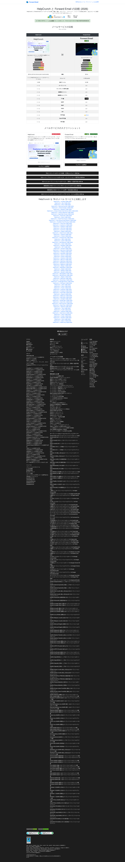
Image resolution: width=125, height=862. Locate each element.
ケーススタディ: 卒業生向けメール (58, 388)
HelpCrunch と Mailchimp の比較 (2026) (62, 261)
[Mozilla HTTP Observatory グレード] (38, 67)
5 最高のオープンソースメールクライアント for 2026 (64, 496)
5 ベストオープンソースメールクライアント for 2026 (65, 512)
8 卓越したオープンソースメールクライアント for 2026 (64, 536)
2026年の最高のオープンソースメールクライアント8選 (64, 712)
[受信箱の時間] (63, 99)
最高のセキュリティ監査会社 (57, 384)
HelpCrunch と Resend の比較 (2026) (62, 294)
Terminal (30, 351)
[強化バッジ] (28, 840)
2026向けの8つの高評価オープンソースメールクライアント (65, 822)
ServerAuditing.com (30, 481)
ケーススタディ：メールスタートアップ (59, 424)
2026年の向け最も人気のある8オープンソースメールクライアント (65, 673)
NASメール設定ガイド (31, 360)
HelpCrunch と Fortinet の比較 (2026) (62, 236)
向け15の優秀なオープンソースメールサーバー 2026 (64, 476)
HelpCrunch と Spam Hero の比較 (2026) (62, 302)
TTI (86, 98)
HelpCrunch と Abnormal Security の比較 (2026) (62, 206)
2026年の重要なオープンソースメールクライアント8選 (64, 725)
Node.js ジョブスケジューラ (56, 413)
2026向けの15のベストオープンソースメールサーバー (64, 806)
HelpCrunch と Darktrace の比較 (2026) (62, 226)
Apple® (28, 341)
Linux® (29, 346)
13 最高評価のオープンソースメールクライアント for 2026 (64, 529)
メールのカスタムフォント (56, 395)
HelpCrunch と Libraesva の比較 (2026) (62, 258)
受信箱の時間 (29, 470)
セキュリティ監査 (54, 343)
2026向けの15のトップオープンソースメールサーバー (64, 813)
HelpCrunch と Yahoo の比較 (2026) (62, 314)
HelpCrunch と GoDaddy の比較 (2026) (62, 245)
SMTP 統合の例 (30, 355)
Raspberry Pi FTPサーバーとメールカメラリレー (37, 365)
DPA (82, 368)
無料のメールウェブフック (56, 347)
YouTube (84, 351)
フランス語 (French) (93, 353)
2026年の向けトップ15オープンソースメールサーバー (64, 657)
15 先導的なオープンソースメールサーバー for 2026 (64, 531)
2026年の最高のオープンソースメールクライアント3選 (64, 734)
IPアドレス (52, 344)
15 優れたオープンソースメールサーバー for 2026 (63, 539)
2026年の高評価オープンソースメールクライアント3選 (64, 747)
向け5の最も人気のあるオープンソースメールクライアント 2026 (64, 456)
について (83, 360)
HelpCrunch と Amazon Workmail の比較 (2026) (62, 212)
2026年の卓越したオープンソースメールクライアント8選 (64, 767)
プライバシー (89, 2)
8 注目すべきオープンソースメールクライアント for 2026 (64, 544)
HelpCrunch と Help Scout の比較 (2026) (62, 250)
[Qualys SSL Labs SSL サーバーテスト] (38, 69)
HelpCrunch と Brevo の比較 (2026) (62, 217)
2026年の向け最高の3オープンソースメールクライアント (65, 654)
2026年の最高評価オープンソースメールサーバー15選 (65, 756)
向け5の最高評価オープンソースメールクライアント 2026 (65, 463)
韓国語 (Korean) (92, 366)
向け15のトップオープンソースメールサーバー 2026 (64, 441)
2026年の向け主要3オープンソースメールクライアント (64, 605)
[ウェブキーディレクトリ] (63, 122)
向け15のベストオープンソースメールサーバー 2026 (65, 435)
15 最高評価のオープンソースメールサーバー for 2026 (64, 526)
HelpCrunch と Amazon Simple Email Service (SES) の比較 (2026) (62, 211)
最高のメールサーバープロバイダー (58, 380)
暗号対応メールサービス (55, 406)
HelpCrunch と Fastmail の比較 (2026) (62, 234)
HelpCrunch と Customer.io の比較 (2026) (62, 225)
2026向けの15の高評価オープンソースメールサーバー (64, 819)
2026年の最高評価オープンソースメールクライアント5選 (65, 758)
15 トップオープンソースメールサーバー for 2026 (64, 514)
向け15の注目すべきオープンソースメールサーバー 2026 (64, 481)
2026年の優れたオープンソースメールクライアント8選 (64, 696)
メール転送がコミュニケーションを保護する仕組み (62, 428)
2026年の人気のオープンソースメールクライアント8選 (64, 718)
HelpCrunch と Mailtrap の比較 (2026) (62, 270)
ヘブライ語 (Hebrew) (93, 356)
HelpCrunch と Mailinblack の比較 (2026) (62, 267)
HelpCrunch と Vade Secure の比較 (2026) (62, 313)
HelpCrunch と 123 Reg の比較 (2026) (62, 201)
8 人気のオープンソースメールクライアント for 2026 (64, 525)
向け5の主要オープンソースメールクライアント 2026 (65, 469)
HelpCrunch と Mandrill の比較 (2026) (62, 272)
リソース (29, 465)
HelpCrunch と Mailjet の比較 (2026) (62, 269)
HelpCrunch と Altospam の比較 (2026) (62, 209)
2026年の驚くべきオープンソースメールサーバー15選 (65, 704)
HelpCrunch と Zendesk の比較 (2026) (62, 317)
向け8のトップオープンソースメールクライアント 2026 (64, 444)
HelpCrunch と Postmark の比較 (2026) (62, 289)
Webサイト (38, 59)
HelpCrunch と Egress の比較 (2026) (62, 231)
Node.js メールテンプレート (56, 412)
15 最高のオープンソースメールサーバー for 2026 (65, 493)
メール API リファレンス (56, 346)
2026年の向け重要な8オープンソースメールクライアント (64, 643)
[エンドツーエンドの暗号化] (64, 115)
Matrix (83, 349)
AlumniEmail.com (30, 478)
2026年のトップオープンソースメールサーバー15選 (64, 737)
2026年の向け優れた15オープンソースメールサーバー (64, 608)
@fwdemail (85, 347)
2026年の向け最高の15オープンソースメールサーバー (64, 630)
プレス (82, 373)
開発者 (52, 339)
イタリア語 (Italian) (93, 363)
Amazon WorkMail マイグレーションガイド (60, 377)
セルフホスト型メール (55, 407)
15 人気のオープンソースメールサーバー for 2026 (63, 523)
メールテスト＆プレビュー (56, 399)
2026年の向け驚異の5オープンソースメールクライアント (65, 627)
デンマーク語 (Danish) (92, 346)
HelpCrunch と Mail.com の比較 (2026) (62, 259)
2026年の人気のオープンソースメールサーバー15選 (64, 715)
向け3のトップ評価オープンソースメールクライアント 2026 (64, 450)
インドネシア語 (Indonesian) (92, 361)
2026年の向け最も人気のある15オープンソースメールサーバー (64, 670)
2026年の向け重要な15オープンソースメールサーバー (65, 641)
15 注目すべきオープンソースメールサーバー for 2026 (64, 542)
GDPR (82, 366)
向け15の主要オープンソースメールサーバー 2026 (64, 466)
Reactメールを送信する (55, 423)
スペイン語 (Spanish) (93, 375)
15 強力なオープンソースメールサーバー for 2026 (63, 508)
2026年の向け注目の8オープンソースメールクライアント (64, 621)
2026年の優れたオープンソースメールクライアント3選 (65, 770)
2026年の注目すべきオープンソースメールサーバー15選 (64, 698)
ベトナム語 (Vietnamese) (92, 386)
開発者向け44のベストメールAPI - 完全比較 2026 (62, 190)
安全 (82, 362)
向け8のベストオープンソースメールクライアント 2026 (64, 438)
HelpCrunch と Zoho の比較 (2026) (62, 319)
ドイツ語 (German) (93, 355)
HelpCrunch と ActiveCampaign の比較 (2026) (62, 208)
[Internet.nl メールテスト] (38, 65)
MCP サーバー (53, 401)
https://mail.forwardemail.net (82, 20)
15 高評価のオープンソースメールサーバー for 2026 (64, 520)
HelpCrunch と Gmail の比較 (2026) (62, 244)
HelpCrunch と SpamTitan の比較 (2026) (62, 305)
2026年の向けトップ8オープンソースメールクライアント (65, 660)
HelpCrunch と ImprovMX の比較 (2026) (62, 253)
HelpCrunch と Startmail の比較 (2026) (62, 306)
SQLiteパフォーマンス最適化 (57, 421)
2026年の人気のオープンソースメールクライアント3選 (64, 791)
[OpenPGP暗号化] (65, 118)
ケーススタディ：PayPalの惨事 (57, 417)
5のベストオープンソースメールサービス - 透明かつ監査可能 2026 (62, 181)
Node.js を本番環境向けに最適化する (58, 404)
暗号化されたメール (80, 2)
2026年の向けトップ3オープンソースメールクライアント (65, 582)
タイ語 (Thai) (92, 379)
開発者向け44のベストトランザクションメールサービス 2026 (62, 186)
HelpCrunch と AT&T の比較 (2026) (62, 204)
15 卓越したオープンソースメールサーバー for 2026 (64, 534)
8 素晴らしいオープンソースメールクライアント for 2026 (64, 549)
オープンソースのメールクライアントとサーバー (64, 433)
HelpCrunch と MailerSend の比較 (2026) (62, 262)
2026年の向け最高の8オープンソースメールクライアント (64, 632)
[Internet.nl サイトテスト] (38, 64)
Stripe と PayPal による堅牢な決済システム (60, 426)
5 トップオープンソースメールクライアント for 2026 (64, 518)
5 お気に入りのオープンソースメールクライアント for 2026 (64, 560)
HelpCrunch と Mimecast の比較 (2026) (62, 278)
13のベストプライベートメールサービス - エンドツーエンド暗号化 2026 (62, 177)
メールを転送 (51, 20)
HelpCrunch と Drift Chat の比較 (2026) (62, 228)
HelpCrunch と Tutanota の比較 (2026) (62, 311)
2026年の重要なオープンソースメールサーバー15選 (64, 722)
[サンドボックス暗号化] (67, 89)
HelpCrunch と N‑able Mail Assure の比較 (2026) (62, 281)
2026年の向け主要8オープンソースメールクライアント (65, 686)
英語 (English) (92, 349)
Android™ (30, 344)
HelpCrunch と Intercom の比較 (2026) (62, 255)
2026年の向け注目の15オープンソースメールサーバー (65, 618)
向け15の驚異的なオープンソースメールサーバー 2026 (64, 488)
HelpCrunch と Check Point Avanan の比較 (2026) (62, 218)
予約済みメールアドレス (32, 476)
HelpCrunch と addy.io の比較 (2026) (62, 321)
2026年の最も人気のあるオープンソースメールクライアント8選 (65, 753)
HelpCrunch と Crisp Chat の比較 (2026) (62, 223)
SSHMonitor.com (30, 482)
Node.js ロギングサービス (56, 415)
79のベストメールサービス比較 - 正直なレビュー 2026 (62, 173)
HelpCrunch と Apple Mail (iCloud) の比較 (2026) (62, 214)
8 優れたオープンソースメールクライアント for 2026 (64, 541)
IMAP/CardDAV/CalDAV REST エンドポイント (61, 393)
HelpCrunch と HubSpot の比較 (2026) (62, 251)
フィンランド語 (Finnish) (92, 351)
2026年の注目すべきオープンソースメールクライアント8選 (64, 701)
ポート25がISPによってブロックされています (37, 462)
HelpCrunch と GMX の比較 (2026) (62, 239)
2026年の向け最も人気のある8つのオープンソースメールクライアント (64, 594)
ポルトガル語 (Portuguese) (92, 372)
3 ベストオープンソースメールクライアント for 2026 (64, 577)
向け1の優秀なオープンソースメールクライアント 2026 (64, 478)
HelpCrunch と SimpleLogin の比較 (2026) (62, 300)
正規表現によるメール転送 (56, 352)
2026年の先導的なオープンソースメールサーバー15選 (64, 760)
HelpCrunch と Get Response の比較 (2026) (62, 242)
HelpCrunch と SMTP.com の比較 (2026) (62, 295)
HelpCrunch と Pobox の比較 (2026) (62, 286)
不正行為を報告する (84, 370)
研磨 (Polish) (92, 370)
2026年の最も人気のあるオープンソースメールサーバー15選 (65, 750)
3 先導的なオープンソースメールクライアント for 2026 (64, 533)
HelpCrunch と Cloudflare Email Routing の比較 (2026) (62, 222)
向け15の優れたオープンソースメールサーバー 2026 (65, 471)
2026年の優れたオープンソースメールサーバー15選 (65, 768)
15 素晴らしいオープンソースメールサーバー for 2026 (65, 547)
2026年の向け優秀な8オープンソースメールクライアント (65, 615)
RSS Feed (85, 352)
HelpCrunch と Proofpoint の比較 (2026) (62, 291)
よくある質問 (95, 2)
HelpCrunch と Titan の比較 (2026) (62, 308)
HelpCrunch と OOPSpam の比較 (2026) (62, 283)
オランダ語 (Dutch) (93, 348)
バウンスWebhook (54, 351)
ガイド (28, 353)
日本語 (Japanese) (93, 364)
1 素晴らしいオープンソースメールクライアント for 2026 (63, 491)
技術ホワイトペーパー (55, 341)
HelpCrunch (38, 39)
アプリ (28, 339)
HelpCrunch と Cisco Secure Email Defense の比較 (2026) (62, 220)
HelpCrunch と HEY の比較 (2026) (62, 247)
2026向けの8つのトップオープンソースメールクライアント (65, 816)
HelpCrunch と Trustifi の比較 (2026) (62, 310)
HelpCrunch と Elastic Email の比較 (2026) (62, 233)
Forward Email (86, 38)
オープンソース (53, 354)
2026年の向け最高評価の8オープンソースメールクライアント (65, 601)
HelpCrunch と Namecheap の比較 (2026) (62, 280)
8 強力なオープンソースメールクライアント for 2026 (64, 509)
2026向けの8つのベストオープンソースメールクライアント (65, 810)
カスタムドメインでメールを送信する (35, 357)
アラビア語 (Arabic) (93, 341)
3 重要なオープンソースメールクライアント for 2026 (64, 506)
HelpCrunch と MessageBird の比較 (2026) (62, 273)
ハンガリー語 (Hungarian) (92, 358)
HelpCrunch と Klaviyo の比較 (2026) (62, 256)
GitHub (84, 346)
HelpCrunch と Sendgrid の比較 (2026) (63, 299)
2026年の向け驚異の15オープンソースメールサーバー (64, 624)
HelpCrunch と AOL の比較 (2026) (62, 203)
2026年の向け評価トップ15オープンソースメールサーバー (65, 585)
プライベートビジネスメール (33, 467)
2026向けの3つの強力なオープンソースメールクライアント (65, 803)
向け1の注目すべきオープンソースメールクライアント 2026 (65, 485)
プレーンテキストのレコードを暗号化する (37, 475)
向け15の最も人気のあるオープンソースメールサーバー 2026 (64, 453)
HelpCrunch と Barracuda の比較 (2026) (62, 215)
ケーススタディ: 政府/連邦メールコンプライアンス (62, 387)
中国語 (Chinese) (92, 342)
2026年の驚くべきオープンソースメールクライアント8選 (65, 707)
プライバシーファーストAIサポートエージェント (61, 385)
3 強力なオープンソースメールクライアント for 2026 (63, 572)
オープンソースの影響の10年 (57, 376)
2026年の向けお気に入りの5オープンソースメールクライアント (64, 638)
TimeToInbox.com (30, 479)
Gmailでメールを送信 (31, 358)
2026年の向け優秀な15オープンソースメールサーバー (64, 612)
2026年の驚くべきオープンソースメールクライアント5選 (65, 780)
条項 (82, 365)
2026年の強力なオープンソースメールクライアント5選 (64, 729)
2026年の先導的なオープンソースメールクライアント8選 (64, 762)
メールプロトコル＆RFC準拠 (57, 396)
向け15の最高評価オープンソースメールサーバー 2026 (64, 459)
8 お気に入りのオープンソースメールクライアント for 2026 (64, 502)
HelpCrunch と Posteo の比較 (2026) (62, 288)
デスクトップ (31, 347)
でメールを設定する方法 (34, 368)
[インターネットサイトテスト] (33, 833)
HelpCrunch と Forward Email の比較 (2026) (62, 237)
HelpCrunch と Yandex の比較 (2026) (62, 316)
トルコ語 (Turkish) (93, 381)
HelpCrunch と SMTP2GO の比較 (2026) (62, 297)
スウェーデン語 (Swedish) (92, 377)
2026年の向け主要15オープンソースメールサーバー (65, 603)
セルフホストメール (54, 349)
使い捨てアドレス (30, 471)
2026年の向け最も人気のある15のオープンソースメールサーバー (65, 591)
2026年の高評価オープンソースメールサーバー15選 (64, 744)
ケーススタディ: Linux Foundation (58, 391)
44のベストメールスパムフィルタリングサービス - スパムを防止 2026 (62, 194)
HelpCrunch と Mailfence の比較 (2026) (62, 264)
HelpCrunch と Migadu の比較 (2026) (62, 277)
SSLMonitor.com (30, 484)
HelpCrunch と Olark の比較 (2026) (62, 284)
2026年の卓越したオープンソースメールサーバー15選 (64, 765)
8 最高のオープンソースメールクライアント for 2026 (64, 554)
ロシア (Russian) (92, 374)
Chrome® (30, 349)
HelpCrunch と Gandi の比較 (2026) (62, 240)
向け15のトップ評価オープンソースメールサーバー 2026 (64, 447)
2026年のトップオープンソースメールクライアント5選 (64, 740)
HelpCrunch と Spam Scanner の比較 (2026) (62, 303)
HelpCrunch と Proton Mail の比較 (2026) (62, 292)
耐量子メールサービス (55, 418)
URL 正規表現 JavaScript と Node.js (58, 429)
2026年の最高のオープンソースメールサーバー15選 (64, 710)
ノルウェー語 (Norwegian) (92, 368)
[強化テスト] (38, 62)
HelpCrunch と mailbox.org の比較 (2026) (62, 322)
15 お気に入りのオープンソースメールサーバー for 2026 (64, 499)
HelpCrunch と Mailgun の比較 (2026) (62, 266)
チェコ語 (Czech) (93, 344)
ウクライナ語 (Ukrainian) (92, 383)
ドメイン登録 (29, 473)
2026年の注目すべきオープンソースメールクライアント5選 (64, 775)
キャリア (83, 374)
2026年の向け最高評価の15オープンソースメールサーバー (64, 598)
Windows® (28, 343)
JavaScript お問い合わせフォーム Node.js (59, 409)
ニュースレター (84, 343)
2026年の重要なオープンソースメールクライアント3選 (64, 797)
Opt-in (87, 115)
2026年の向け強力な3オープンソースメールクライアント (65, 649)
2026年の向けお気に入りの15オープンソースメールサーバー (65, 635)
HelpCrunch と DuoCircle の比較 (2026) (62, 229)
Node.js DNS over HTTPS (56, 410)
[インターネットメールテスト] (46, 833)
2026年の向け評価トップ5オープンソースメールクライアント (64, 588)
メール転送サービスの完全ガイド (58, 402)
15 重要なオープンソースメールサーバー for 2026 (64, 504)
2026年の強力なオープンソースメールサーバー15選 (63, 727)
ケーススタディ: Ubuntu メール (57, 390)
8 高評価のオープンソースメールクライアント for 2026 (65, 522)
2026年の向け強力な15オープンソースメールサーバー (65, 646)
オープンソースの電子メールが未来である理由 (61, 431)
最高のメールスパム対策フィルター (58, 379)
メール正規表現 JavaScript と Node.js (59, 398)
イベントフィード (84, 357)
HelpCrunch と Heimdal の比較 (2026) (62, 248)
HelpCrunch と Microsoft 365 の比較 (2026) (63, 275)
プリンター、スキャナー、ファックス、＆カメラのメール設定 (37, 362)
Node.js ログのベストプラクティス (58, 382)
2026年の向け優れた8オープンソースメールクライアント (64, 610)
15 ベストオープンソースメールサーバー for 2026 (64, 511)
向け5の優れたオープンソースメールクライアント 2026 (64, 474)
